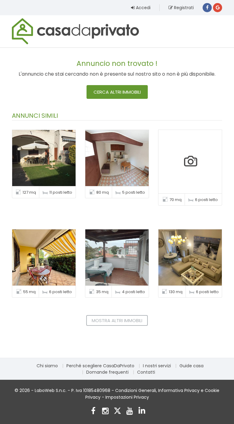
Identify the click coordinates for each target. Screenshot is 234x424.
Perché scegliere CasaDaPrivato (100, 366)
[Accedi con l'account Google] (217, 7)
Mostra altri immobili (117, 320)
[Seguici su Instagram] (105, 412)
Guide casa (191, 366)
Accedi (143, 8)
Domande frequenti (107, 372)
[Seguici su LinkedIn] (142, 412)
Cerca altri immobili (117, 92)
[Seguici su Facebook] (93, 412)
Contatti (146, 372)
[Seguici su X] (117, 412)
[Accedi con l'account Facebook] (207, 7)
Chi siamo (47, 366)
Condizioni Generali (135, 390)
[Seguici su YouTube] (130, 412)
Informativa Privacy (179, 390)
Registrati (183, 8)
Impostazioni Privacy (127, 397)
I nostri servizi (157, 366)
